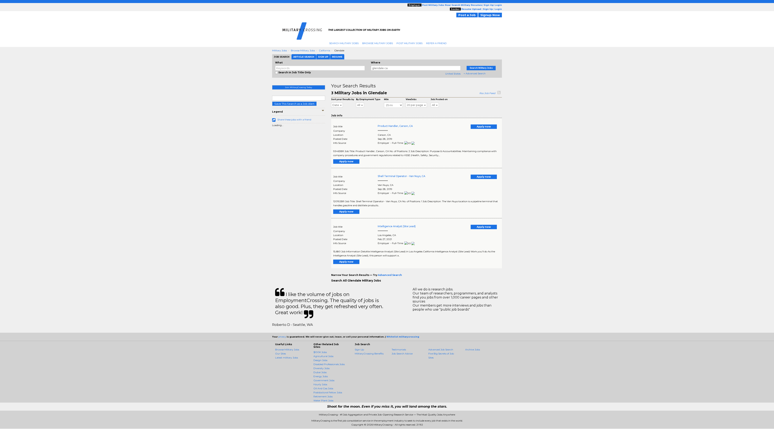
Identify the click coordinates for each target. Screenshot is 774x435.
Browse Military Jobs (377, 43)
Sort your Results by (342, 99)
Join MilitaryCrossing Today (298, 87)
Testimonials (399, 349)
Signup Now (490, 15)
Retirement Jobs (323, 396)
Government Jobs (323, 380)
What (279, 62)
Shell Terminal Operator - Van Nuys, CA (401, 176)
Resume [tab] (337, 56)
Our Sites (280, 353)
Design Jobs (320, 360)
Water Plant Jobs (323, 400)
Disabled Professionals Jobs (329, 364)
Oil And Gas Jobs (323, 388)
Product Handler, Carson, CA (395, 125)
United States (453, 73)
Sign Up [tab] (323, 56)
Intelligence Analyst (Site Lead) (397, 226)
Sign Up (359, 349)
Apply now (484, 126)
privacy (282, 336)
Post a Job (467, 15)
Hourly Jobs (320, 384)
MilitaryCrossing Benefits (369, 353)
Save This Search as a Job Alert (294, 103)
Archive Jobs (472, 349)
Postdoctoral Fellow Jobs (327, 392)
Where (375, 62)
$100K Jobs (320, 352)
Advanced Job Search (440, 349)
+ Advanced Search (475, 73)
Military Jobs (279, 50)
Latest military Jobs (286, 357)
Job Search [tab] (281, 56)
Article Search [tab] (303, 56)
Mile (386, 99)
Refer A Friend (436, 43)
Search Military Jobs (344, 43)
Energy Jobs (320, 376)
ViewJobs (411, 99)
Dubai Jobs (320, 372)
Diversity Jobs (321, 368)
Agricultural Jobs (323, 356)
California (324, 50)
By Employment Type (368, 99)
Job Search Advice (402, 353)
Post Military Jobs (409, 43)
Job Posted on (439, 99)
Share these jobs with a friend (294, 119)
